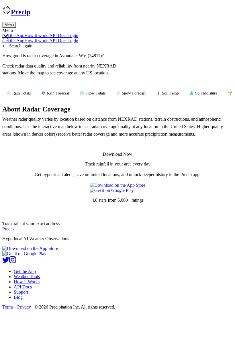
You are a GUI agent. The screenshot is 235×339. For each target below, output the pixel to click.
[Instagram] (12, 261)
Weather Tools (27, 276)
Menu (9, 25)
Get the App (25, 271)
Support (21, 292)
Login (72, 35)
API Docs (58, 35)
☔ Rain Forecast (55, 93)
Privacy (24, 307)
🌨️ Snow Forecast (131, 93)
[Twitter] (5, 261)
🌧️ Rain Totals (18, 93)
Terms (7, 307)
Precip (20, 12)
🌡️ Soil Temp (167, 93)
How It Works (27, 281)
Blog (18, 297)
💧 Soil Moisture (203, 93)
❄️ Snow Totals (92, 93)
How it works (36, 35)
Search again (20, 45)
